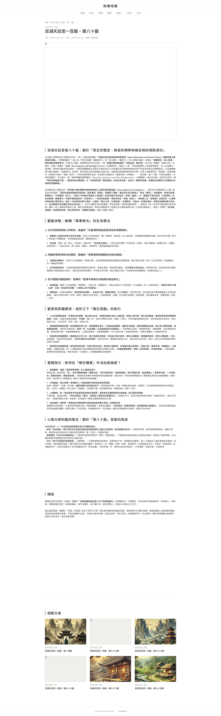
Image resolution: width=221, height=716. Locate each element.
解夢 (109, 12)
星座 (91, 12)
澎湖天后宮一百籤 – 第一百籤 (58, 650)
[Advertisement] (110, 469)
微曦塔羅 (110, 6)
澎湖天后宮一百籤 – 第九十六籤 (104, 688)
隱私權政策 (122, 711)
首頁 (47, 22)
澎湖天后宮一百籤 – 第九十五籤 (149, 688)
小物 (138, 12)
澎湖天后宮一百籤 (51, 27)
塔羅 (100, 12)
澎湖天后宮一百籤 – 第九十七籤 (59, 688)
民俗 (129, 12)
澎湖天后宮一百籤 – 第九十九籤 (104, 650)
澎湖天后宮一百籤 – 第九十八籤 (149, 650)
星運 (82, 12)
